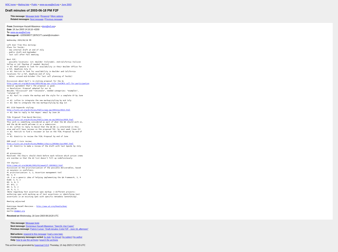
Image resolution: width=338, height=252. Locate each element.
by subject (67, 237)
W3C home (10, 4)
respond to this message (35, 234)
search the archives (49, 240)
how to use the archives (27, 240)
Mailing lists (23, 4)
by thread (56, 237)
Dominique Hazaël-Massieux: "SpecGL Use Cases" (50, 226)
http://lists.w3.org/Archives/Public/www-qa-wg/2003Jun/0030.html (40, 120)
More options (57, 16)
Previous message (53, 19)
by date (47, 237)
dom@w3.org (48, 26)
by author (78, 237)
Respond (45, 16)
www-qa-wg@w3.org (49, 4)
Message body (32, 16)
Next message (37, 19)
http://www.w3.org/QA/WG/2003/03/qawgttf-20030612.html (35, 165)
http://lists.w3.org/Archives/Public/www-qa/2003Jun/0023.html (38, 110)
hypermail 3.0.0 (41, 245)
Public (34, 4)
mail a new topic (55, 234)
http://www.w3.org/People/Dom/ (51, 206)
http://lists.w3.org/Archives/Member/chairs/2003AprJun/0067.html (40, 144)
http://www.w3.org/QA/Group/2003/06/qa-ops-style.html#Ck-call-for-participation (48, 83)
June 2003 (66, 4)
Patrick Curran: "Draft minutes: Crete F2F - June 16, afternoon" (59, 229)
